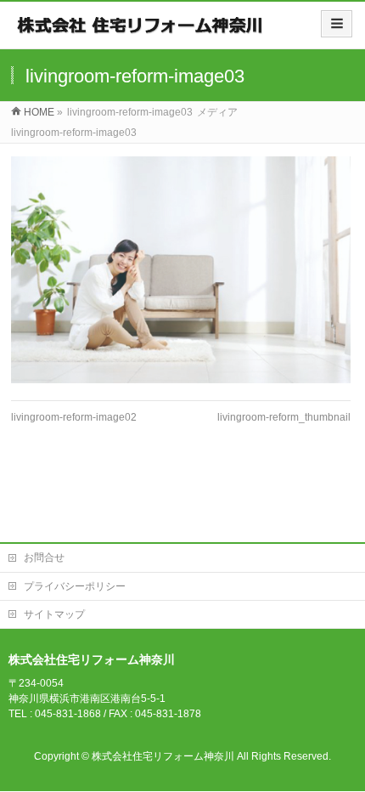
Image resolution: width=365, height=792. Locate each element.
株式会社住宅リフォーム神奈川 (163, 756)
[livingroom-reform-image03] (181, 269)
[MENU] (336, 23)
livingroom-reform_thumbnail (284, 417)
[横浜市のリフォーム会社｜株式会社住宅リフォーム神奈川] (141, 31)
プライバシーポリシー (75, 586)
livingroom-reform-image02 (74, 417)
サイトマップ (54, 614)
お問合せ (44, 557)
